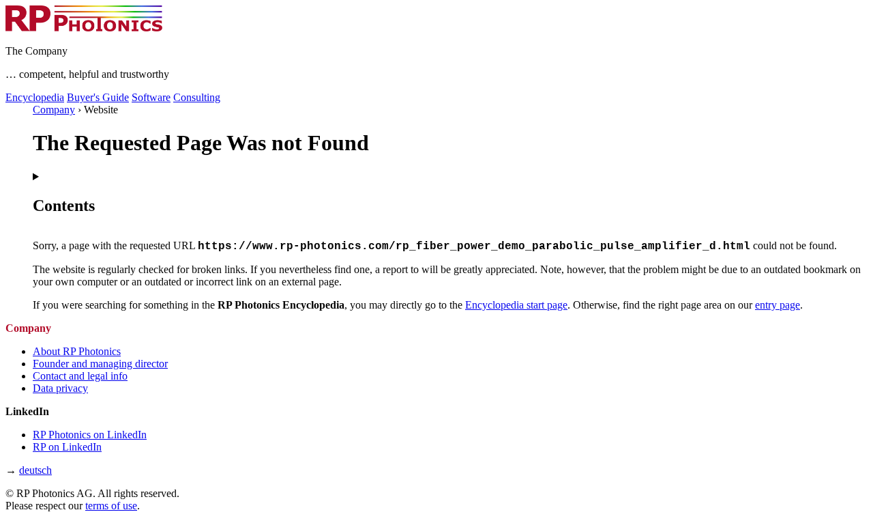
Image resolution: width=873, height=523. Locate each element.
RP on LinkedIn (67, 447)
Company (54, 109)
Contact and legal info (80, 376)
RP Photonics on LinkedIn (90, 434)
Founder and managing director (100, 363)
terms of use (111, 505)
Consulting (196, 97)
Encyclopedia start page (516, 305)
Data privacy (60, 388)
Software (151, 97)
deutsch (35, 470)
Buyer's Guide (98, 97)
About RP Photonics (77, 351)
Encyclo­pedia (34, 97)
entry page (777, 305)
